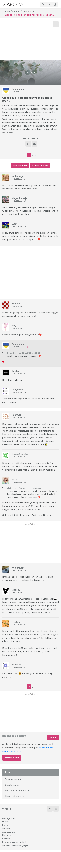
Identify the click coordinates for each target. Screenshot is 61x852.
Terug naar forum (12, 779)
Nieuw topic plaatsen (14, 796)
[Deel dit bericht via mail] (34, 144)
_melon (16, 622)
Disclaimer (7, 838)
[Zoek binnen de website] (43, 4)
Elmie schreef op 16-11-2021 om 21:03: (24, 488)
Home (7, 11)
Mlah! (14, 479)
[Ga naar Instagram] (56, 809)
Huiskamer (29, 11)
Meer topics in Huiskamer (16, 790)
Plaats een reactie (20, 165)
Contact (6, 828)
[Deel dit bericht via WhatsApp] (28, 144)
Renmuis (16, 414)
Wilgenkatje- (18, 567)
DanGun (16, 371)
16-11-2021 (16, 92)
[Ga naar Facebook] (50, 809)
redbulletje (17, 176)
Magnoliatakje (19, 198)
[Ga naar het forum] (49, 4)
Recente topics (11, 784)
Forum (17, 11)
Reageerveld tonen (11, 758)
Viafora (6, 808)
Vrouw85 (16, 664)
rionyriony (17, 389)
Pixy (14, 325)
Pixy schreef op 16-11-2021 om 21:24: (23, 353)
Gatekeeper (18, 89)
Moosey (16, 589)
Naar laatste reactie (40, 165)
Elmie (15, 223)
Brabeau (16, 303)
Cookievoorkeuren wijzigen (15, 845)
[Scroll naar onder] (56, 24)
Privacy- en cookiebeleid (14, 841)
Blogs (5, 824)
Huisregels (7, 835)
